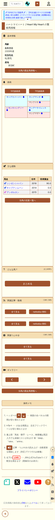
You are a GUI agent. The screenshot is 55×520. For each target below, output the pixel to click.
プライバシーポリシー (27, 490)
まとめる (27, 283)
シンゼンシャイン (15, 183)
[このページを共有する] (5, 514)
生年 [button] (33, 179)
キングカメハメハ (14, 97)
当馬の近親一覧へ (27, 200)
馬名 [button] (6, 179)
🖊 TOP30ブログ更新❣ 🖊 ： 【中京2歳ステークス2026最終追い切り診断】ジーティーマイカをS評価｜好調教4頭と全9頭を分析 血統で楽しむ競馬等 (28, 15)
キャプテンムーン (15, 187)
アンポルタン (13, 192)
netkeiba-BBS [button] (39, 311)
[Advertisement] (27, 138)
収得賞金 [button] (44, 179)
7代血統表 (39, 91)
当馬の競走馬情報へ (27, 70)
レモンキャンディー (15, 108)
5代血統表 (15, 91)
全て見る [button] (15, 311)
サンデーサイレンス (37, 108)
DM (23, 503)
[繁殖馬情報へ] (23, 97)
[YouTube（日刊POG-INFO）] (37, 482)
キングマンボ (34, 97)
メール (34, 503)
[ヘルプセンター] (48, 482)
